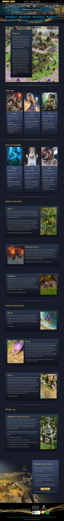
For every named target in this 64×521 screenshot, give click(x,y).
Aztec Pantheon (11, 17)
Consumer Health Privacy (33, 517)
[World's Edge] (35, 507)
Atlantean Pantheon (39, 20)
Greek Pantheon (25, 20)
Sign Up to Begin (45, 489)
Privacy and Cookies (23, 517)
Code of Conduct (43, 517)
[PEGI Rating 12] (43, 512)
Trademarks (15, 517)
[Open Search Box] (58, 1)
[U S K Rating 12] (47, 512)
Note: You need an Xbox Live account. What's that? (45, 491)
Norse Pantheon (52, 17)
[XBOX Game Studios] (44, 507)
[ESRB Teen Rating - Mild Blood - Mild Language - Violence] (36, 513)
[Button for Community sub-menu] (28, 4)
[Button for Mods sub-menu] (38, 4)
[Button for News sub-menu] (33, 4)
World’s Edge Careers (51, 517)
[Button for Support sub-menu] (44, 4)
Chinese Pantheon (39, 17)
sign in (55, 4)
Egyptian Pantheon (12, 20)
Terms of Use (9, 517)
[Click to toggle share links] (60, 1)
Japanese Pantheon (26, 17)
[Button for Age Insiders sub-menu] (14, 4)
